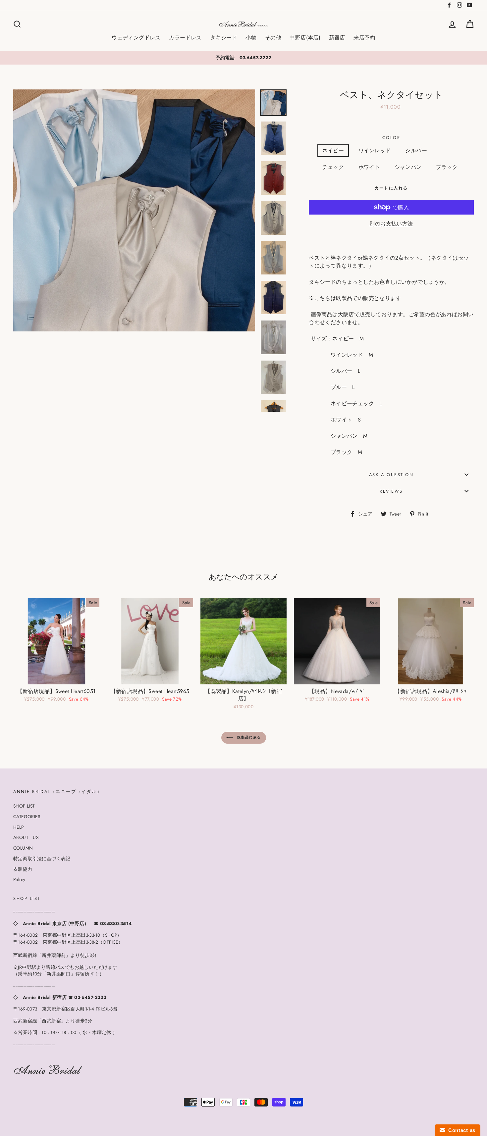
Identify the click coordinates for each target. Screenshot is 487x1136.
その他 (273, 37)
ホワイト (369, 167)
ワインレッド (374, 150)
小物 (250, 37)
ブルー (449, 150)
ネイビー (333, 150)
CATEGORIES (26, 816)
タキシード (223, 37)
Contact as (460, 1130)
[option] (243, 57)
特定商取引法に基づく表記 (42, 858)
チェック (333, 167)
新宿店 (337, 37)
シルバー (416, 150)
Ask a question (391, 474)
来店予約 (364, 37)
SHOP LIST (24, 806)
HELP (18, 827)
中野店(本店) (305, 37)
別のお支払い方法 (391, 223)
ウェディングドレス (136, 37)
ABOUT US (25, 837)
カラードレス (185, 37)
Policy (19, 879)
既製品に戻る (248, 737)
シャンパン (408, 167)
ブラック (447, 167)
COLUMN (23, 848)
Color (391, 137)
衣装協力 (22, 869)
